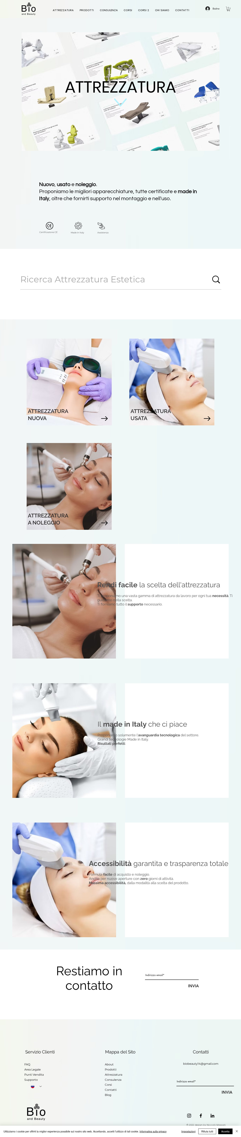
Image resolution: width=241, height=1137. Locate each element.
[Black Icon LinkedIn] (212, 1115)
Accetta (225, 1131)
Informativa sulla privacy (153, 1131)
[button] (228, 9)
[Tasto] (69, 373)
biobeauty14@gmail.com (200, 1063)
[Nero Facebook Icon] (200, 1115)
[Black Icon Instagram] (189, 1115)
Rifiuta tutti (207, 1131)
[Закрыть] (237, 1131)
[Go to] (104, 418)
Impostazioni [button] (188, 1131)
